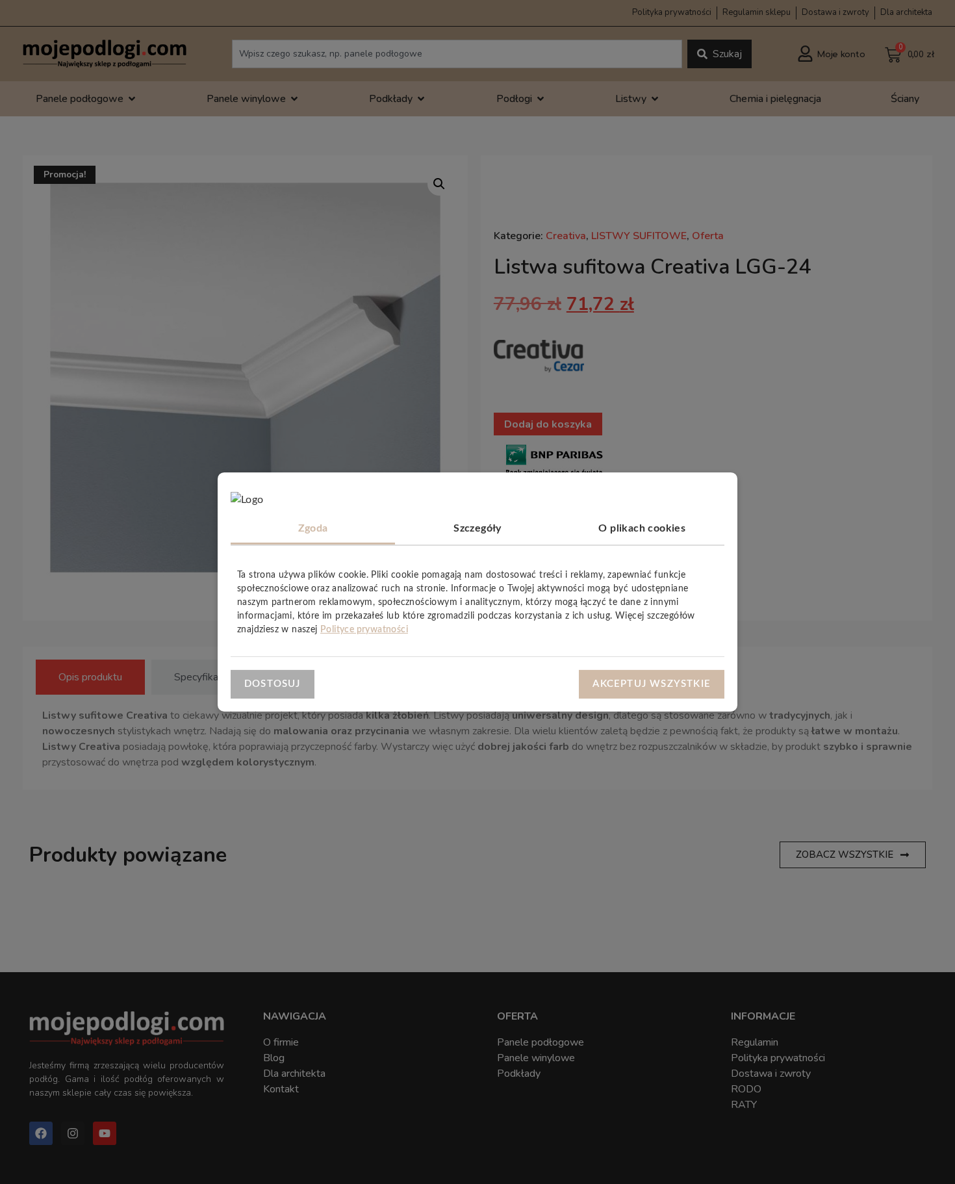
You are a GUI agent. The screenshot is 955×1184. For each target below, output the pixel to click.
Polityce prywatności (364, 629)
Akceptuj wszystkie (651, 683)
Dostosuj (272, 683)
